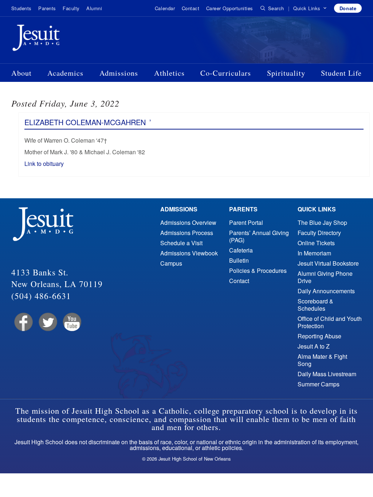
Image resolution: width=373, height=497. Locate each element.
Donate (347, 8)
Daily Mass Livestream (327, 374)
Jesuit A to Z (314, 346)
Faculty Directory (319, 232)
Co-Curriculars (225, 73)
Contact (191, 8)
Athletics (169, 73)
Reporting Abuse (319, 336)
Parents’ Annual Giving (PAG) (259, 236)
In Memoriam (314, 253)
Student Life (341, 73)
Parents (47, 8)
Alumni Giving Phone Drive (325, 277)
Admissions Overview (188, 222)
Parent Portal (246, 222)
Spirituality (286, 73)
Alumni (94, 8)
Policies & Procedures (258, 270)
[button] (310, 8)
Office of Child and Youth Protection (330, 322)
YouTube (72, 322)
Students (21, 8)
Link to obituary (44, 163)
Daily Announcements (326, 291)
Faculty (71, 8)
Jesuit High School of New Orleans (62, 39)
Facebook (23, 322)
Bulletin (239, 260)
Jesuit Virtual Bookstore (328, 263)
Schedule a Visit (181, 243)
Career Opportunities (229, 8)
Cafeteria (241, 250)
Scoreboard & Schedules (315, 305)
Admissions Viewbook (189, 253)
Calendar (165, 8)
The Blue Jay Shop (322, 222)
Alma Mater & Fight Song (322, 360)
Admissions (118, 73)
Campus (171, 263)
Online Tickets (316, 243)
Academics (65, 73)
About (21, 73)
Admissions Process (186, 232)
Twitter (47, 322)
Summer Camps (318, 384)
